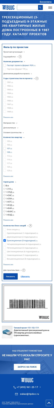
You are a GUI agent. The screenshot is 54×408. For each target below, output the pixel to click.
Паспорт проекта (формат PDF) (21, 65)
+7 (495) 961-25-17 (27, 387)
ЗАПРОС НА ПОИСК (27, 367)
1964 (10, 93)
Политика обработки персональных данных (17, 404)
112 (9, 156)
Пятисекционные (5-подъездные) (22, 248)
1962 (10, 86)
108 (9, 152)
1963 (10, 89)
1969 (10, 111)
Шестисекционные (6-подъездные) (23, 251)
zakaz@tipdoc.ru (29, 394)
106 (9, 145)
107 (9, 148)
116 (9, 159)
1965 (10, 97)
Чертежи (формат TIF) (17, 69)
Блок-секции (13, 229)
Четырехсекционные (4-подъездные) (24, 244)
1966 (10, 100)
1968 (10, 108)
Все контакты (46, 2)
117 (9, 163)
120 (9, 167)
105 (9, 141)
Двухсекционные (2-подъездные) (22, 237)
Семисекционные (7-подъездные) (22, 255)
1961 (10, 82)
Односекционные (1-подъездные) (22, 233)
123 (9, 170)
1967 (10, 104)
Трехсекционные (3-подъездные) (22, 240)
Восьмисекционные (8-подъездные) (23, 259)
